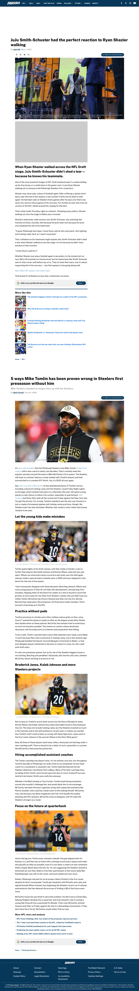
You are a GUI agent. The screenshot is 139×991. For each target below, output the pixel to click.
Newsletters (39, 972)
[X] (126, 3)
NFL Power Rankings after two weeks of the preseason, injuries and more (47, 919)
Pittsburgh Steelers (29, 950)
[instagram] (130, 3)
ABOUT (95, 3)
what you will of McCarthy (30, 486)
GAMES (87, 3)
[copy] (28, 54)
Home (17, 359)
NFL (23, 3)
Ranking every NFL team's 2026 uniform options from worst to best (45, 934)
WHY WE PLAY (49, 3)
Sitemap (17, 972)
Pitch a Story (64, 972)
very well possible (26, 468)
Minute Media (14, 985)
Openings (62, 968)
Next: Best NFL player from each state (32, 271)
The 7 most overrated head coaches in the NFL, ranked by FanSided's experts (49, 923)
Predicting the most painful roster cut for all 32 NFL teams (41, 930)
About (16, 968)
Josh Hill (16, 49)
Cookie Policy (19, 976)
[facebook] (121, 3)
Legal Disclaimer (41, 976)
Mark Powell (18, 393)
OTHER (77, 3)
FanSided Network (96, 968)
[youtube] (134, 3)
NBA (38, 3)
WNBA (59, 3)
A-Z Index (118, 968)
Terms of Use (120, 972)
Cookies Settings (95, 976)
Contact (37, 968)
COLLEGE (67, 3)
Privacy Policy (94, 972)
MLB (31, 3)
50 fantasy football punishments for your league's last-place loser (44, 926)
